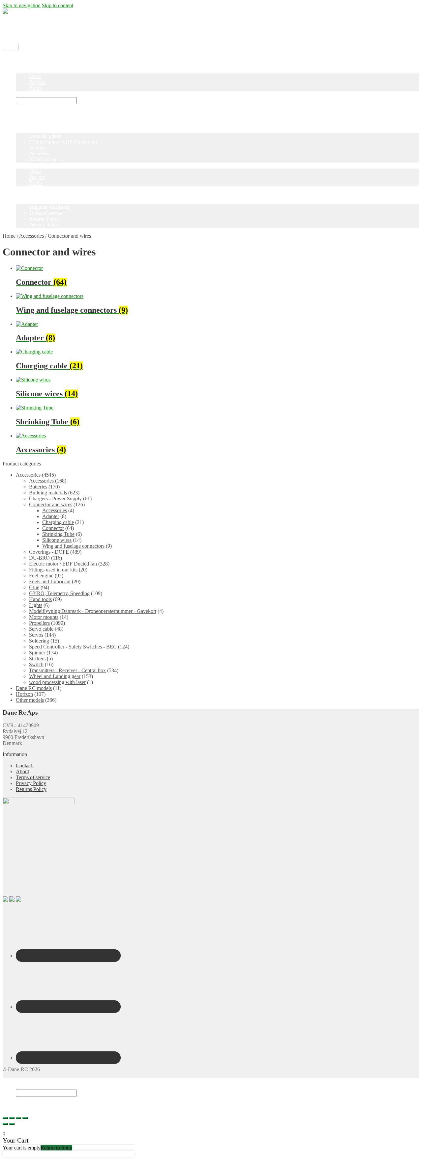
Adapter (50, 516)
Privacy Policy (44, 224)
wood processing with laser (57, 682)
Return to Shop (56, 1147)
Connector (53, 528)
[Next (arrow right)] (12, 1124)
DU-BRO (39, 558)
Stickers (37, 147)
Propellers (39, 153)
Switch (36, 664)
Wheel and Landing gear (54, 676)
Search (23, 1086)
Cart (22, 1105)
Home (22, 58)
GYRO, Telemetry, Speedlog (59, 593)
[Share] (12, 1118)
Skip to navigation (22, 5)
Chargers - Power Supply (55, 498)
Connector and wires (50, 504)
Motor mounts (43, 617)
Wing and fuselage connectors (73, 546)
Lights (35, 605)
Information (28, 201)
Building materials (48, 492)
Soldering (39, 641)
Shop (21, 64)
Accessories (31, 236)
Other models (30, 700)
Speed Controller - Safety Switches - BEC (73, 646)
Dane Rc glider (45, 136)
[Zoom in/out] (25, 1118)
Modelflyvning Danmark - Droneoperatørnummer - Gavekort (92, 611)
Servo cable (41, 629)
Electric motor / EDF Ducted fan (63, 142)
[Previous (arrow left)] (5, 1124)
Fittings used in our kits (53, 569)
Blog (21, 70)
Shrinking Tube (58, 534)
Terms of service (46, 213)
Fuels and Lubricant (50, 581)
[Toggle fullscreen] (18, 1118)
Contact (24, 29)
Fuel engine (41, 575)
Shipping (25, 23)
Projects (37, 82)
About (22, 771)
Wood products (45, 159)
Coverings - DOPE (49, 552)
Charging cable (58, 522)
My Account (29, 35)
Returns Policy (44, 219)
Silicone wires (57, 540)
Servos (36, 635)
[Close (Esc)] (5, 1118)
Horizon (24, 694)
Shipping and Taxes (49, 207)
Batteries (38, 486)
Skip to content (57, 5)
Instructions (28, 94)
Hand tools (40, 599)
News (35, 76)
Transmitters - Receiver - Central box (67, 670)
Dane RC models (34, 688)
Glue (34, 587)
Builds (36, 88)
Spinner (37, 652)
